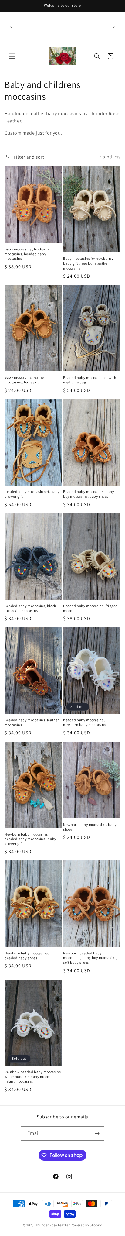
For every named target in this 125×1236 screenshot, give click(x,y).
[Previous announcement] (11, 26)
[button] (12, 56)
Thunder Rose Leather (52, 1225)
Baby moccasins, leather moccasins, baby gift (25, 379)
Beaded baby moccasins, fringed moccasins (90, 608)
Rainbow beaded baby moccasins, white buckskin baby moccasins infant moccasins (33, 1076)
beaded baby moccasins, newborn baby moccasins (84, 722)
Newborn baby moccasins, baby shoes (90, 827)
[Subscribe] (97, 1133)
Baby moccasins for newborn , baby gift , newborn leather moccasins (88, 263)
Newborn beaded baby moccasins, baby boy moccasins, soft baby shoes (90, 958)
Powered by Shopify (86, 1225)
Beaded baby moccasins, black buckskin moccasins (30, 608)
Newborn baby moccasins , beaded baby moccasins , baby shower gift (30, 839)
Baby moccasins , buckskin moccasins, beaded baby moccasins (27, 254)
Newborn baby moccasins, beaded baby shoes (27, 955)
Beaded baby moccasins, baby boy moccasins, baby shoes (88, 494)
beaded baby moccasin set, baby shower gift (32, 494)
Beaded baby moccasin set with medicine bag (89, 380)
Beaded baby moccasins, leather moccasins (32, 722)
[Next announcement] (113, 26)
